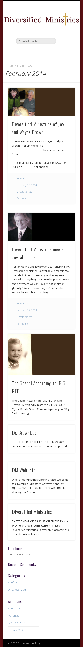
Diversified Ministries (32, 511)
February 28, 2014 (27, 185)
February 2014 (16, 623)
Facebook (41, 51)
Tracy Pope (23, 178)
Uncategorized (24, 191)
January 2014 (15, 630)
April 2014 (14, 608)
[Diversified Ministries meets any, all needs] (41, 227)
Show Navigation (65, 36)
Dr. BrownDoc (24, 432)
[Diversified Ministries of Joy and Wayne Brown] (41, 102)
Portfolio (13, 582)
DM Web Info (24, 470)
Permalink (22, 198)
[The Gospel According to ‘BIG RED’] (41, 354)
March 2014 (15, 615)
